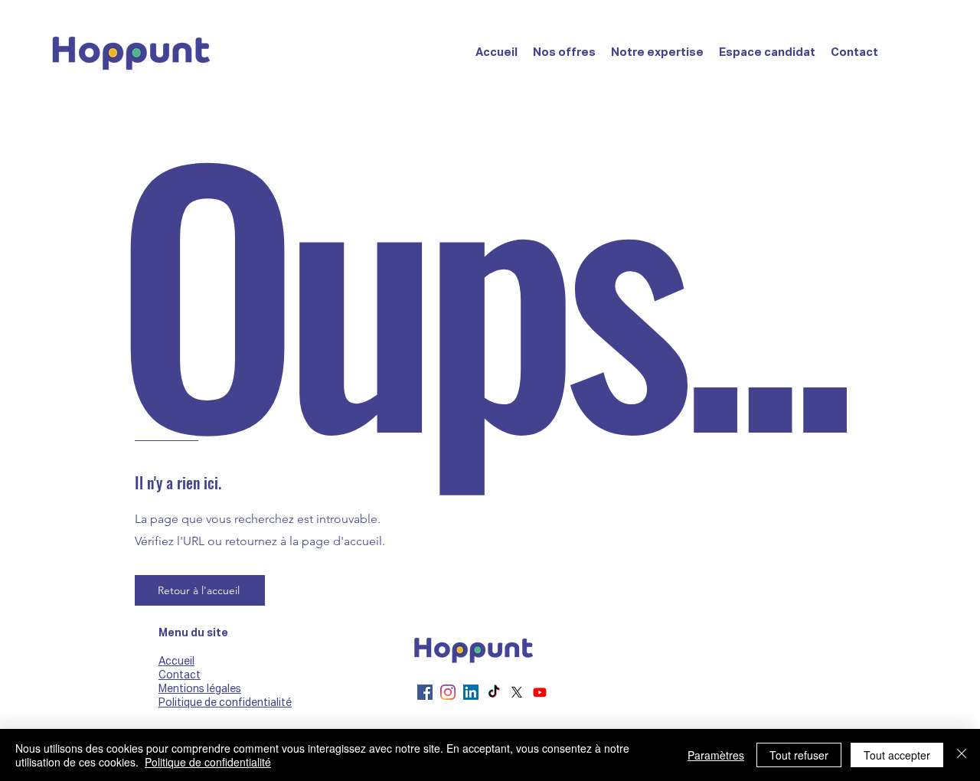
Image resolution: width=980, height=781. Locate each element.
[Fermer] (961, 755)
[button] (564, 52)
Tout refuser (798, 755)
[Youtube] (539, 692)
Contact (179, 675)
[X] (516, 692)
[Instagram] (448, 692)
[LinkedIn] (471, 692)
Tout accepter (897, 755)
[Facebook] (425, 692)
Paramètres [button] (716, 755)
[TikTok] (493, 692)
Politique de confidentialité (208, 762)
